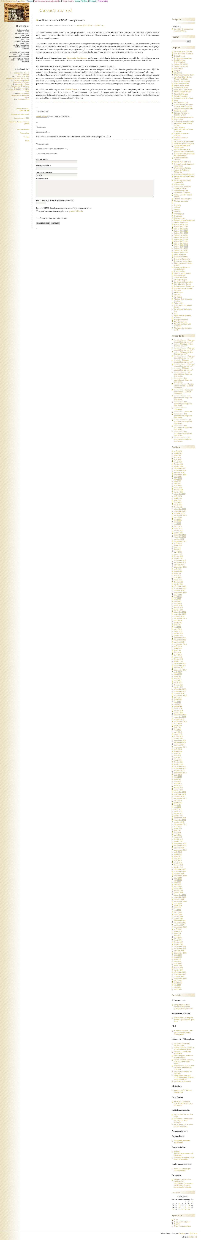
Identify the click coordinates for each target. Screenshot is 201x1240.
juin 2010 (177, 856)
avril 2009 (178, 886)
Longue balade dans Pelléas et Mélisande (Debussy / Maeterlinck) (183, 1006)
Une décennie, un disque (183, 54)
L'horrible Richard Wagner (184, 144)
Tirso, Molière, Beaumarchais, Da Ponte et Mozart (183, 129)
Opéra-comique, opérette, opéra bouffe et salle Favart (184, 1061)
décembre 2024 (180, 494)
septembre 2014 (180, 747)
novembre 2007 (180, 923)
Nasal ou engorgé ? (21, 88)
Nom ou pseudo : (42, 159)
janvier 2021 (178, 584)
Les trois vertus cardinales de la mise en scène (20, 95)
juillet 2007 (178, 931)
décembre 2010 (180, 844)
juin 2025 (177, 481)
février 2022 (178, 556)
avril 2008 (178, 912)
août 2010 (178, 852)
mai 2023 (177, 524)
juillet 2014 (178, 751)
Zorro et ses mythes (182, 81)
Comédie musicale (181, 190)
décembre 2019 (180, 612)
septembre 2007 (180, 927)
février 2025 (178, 490)
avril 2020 (178, 603)
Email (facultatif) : (43, 165)
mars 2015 (178, 734)
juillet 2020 (178, 597)
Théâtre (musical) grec (183, 199)
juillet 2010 (178, 854)
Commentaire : (42, 178)
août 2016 (178, 698)
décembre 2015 (180, 715)
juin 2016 (177, 702)
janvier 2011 (178, 841)
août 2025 (178, 477)
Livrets (176, 210)
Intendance (178, 68)
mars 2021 (178, 580)
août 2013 (178, 775)
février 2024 (178, 507)
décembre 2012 (180, 792)
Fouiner (175, 36)
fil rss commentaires (182, 1222)
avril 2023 (178, 526)
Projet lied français (181, 94)
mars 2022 (178, 554)
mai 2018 (177, 653)
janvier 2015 (178, 738)
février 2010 (178, 865)
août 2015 (178, 723)
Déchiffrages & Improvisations (179, 61)
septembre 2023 (180, 515)
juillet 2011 (178, 828)
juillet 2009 (178, 880)
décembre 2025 (180, 468)
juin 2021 (177, 573)
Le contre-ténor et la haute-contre (182, 1044)
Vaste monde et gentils (182, 315)
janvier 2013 (178, 790)
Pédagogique (179, 214)
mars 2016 (178, 708)
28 (182, 1209)
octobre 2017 (179, 668)
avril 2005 (178, 989)
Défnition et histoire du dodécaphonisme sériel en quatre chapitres (184, 1077)
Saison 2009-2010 (181, 222)
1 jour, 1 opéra (179, 56)
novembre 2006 (180, 948)
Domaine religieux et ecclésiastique (182, 268)
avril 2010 (178, 861)
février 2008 (178, 916)
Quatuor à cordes (181, 257)
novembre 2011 (180, 820)
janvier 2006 (178, 970)
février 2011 (178, 839)
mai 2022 (177, 550)
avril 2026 (178, 460)
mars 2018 (178, 657)
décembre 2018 (180, 638)
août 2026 (178, 451)
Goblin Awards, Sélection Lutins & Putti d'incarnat (183, 105)
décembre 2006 (180, 946)
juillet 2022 (178, 545)
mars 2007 (178, 940)
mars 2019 (178, 631)
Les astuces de (21, 118)
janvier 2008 (178, 919)
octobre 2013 (179, 771)
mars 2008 (178, 914)
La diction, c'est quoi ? (182, 1081)
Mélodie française (180, 96)
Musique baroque (180, 322)
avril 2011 (177, 835)
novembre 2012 (180, 794)
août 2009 (178, 878)
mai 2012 (177, 807)
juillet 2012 (178, 803)
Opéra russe (179, 184)
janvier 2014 (178, 764)
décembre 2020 (180, 586)
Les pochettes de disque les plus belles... (183, 374)
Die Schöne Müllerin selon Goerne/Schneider (184, 1158)
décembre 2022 (180, 535)
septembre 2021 (180, 567)
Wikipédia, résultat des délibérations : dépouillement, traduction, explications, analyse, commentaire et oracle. (183, 1183)
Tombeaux (178, 409)
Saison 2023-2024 (181, 252)
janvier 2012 (178, 816)
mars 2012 (178, 811)
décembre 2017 (180, 663)
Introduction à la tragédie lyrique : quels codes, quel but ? (184, 1019)
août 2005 (178, 981)
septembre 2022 (180, 541)
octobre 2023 (179, 513)
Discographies (179, 218)
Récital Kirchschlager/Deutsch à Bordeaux (183, 1153)
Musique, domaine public (20, 114)
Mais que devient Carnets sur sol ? (184, 341)
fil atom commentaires (182, 1226)
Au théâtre (178, 297)
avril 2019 (178, 629)
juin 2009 (177, 882)
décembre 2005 (180, 972)
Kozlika (181, 1233)
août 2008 (178, 904)
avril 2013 (178, 783)
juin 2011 (177, 831)
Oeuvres (177, 205)
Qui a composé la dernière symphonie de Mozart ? (55, 200)
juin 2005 (177, 985)
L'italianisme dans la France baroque (21, 74)
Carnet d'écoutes (180, 277)
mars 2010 (178, 863)
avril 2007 (178, 938)
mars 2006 (178, 966)
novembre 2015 (180, 717)
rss (103, 25)
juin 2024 (177, 501)
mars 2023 (178, 528)
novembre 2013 (180, 768)
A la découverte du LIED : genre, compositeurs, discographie (183, 1032)
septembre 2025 (180, 475)
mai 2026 (177, 458)
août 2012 (178, 801)
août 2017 (178, 672)
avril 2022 (178, 552)
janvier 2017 (178, 687)
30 (189, 1209)
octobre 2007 (179, 925)
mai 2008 (177, 910)
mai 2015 (177, 730)
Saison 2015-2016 (84, 25)
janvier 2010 (178, 867)
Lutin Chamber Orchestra (184, 286)
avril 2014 (178, 758)
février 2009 (178, 891)
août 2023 (178, 518)
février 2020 (178, 608)
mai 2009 (177, 884)
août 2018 (178, 646)
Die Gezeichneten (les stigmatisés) (182, 181)
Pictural (177, 295)
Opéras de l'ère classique (184, 121)
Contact (26, 137)
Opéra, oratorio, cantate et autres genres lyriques (184, 1048)
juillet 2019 (178, 623)
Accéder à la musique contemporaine (182, 1169)
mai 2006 (177, 961)
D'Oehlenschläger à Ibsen (184, 75)
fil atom (176, 1224)
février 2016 (178, 711)
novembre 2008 (180, 897)
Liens (27, 140)
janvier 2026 (178, 466)
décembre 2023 (180, 509)
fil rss (176, 1220)
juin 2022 (177, 548)
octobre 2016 (179, 693)
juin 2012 (177, 805)
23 (189, 1207)
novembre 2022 (180, 537)
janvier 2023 (178, 533)
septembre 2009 (180, 876)
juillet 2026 (178, 453)
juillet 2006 (178, 957)
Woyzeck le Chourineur (20, 86)
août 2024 (178, 496)
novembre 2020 (180, 588)
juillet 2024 (178, 498)
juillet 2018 (178, 648)
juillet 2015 (178, 726)
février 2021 (178, 582)
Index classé (41, 116)
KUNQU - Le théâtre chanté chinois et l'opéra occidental (183, 1103)
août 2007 (178, 929)
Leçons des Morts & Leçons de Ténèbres (21, 81)
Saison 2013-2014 (181, 231)
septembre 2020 (180, 593)
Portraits (177, 212)
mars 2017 (178, 683)
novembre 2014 (180, 743)
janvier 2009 (178, 893)
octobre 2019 (179, 616)
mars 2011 (178, 837)
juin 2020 (177, 599)
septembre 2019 (180, 618)
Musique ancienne (181, 320)
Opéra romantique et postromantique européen (184, 151)
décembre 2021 (180, 561)
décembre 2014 (180, 741)
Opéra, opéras (179, 271)
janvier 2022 (178, 558)
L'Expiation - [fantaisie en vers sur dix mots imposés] (183, 1120)
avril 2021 (178, 578)
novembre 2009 (180, 871)
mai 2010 (177, 858)
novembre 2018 (180, 640)
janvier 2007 (178, 944)
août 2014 (178, 749)
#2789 (97, 25)
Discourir (177, 290)
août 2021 (178, 569)
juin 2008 (177, 908)
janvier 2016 (178, 713)
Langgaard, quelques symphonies (182, 1141)
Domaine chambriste (182, 259)
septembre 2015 (180, 721)
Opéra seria (178, 119)
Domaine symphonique (183, 261)
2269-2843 (192, 1237)
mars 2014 (178, 760)
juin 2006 (177, 959)
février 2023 (178, 530)
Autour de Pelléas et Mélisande (181, 171)
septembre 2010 (180, 850)
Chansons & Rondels (182, 193)
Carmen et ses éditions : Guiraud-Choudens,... (184, 386)
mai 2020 (177, 601)
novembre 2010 (180, 846)
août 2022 (178, 543)
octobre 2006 (179, 951)
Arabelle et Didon (22, 84)
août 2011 (178, 826)
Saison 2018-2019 (181, 242)
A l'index (177, 317)
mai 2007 (177, 936)
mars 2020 (178, 605)
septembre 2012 (180, 798)
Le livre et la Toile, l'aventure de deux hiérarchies (17, 77)
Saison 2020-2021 (181, 246)
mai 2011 (177, 833)
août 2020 (178, 595)
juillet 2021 (178, 571)
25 (173, 1209)
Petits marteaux (180, 254)
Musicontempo (179, 275)
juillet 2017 (178, 674)
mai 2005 (177, 987)
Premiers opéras (180, 111)
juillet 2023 (178, 520)
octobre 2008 (179, 899)
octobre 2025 (179, 473)
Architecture (178, 293)
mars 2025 (178, 488)
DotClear (193, 1233)
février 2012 (178, 813)
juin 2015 (177, 728)
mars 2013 (178, 786)
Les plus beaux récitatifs (183, 109)
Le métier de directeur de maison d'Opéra (183, 30)
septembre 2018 (180, 644)
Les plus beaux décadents (184, 174)
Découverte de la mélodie (183, 98)
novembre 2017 (180, 665)
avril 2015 (178, 732)
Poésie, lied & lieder (181, 85)
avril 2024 (178, 503)
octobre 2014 (179, 745)
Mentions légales (23, 129)
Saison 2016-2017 (181, 237)
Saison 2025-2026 (181, 64)
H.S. (175, 313)
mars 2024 (178, 505)
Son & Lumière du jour (182, 284)
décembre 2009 (180, 869)
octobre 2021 (179, 565)
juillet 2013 (178, 777)
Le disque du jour (180, 280)
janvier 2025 (178, 492)
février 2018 (178, 659)
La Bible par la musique (183, 58)
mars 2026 (178, 462)
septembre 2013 (180, 773)
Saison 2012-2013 (181, 229)
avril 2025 (178, 485)
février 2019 (178, 633)
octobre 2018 (179, 642)
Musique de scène (181, 201)
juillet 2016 (178, 700)
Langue (177, 71)
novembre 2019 (180, 614)
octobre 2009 (179, 873)
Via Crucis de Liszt (181, 103)
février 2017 (178, 685)
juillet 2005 (178, 983)
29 (185, 1209)
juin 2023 (177, 522)
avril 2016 (178, 706)
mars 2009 (178, 888)
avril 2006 (178, 963)
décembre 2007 (180, 921)
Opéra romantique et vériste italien (182, 146)
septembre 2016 (180, 696)
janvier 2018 (178, 661)
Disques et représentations (184, 220)
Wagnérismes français (182, 168)
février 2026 (178, 464)
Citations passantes (181, 83)
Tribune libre (24, 133)
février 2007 (178, 942)
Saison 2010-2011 (181, 225)
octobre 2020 (179, 590)
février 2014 (178, 762)
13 (179, 1205)
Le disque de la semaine (183, 282)
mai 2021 (177, 576)
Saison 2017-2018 (181, 239)
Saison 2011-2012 (181, 227)
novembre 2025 (180, 470)
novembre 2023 (180, 511)
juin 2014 (177, 753)
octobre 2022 (179, 539)
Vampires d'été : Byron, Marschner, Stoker (183, 78)
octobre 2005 (179, 976)
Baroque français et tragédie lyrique (181, 114)
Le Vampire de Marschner (184, 141)
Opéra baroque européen (183, 117)
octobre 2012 (179, 796)
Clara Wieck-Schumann (183, 90)
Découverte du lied (181, 87)
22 (185, 1207)
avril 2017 (178, 680)
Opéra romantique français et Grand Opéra (184, 155)
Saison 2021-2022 (181, 248)
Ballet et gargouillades (182, 273)
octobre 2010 (179, 848)
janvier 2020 (178, 610)
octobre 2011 (179, 822)
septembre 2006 (180, 953)
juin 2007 (177, 933)
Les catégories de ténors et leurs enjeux (183, 1056)
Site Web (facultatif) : (44, 172)
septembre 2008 (180, 901)
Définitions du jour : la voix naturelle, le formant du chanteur (184, 1067)
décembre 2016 (180, 689)
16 (189, 1205)
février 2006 (178, 968)
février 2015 (178, 736)
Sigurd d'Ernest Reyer (182, 162)
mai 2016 (177, 704)
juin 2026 (177, 455)
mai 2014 (177, 755)
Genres (177, 207)
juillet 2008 (178, 906)
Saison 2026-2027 (181, 66)
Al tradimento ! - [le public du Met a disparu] (183, 1125)
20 (179, 1207)
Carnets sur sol (55, 10)
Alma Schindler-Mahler (182, 92)
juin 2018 (177, 651)
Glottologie (178, 216)
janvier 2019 (178, 636)
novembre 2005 (180, 974)
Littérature (178, 73)
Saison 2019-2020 (181, 244)
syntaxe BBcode (76, 210)
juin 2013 (177, 779)
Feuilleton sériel (23, 99)
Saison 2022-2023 (181, 250)
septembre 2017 (180, 670)
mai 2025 (177, 483)
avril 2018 (178, 655)
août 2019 (178, 620)
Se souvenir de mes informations (53, 218)
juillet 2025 (178, 479)
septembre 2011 (180, 824)
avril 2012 (178, 809)
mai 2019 (177, 627)
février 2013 (178, 788)
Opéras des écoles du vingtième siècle (182, 187)
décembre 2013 (180, 766)
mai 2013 (177, 781)
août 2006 (178, 955)
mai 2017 (177, 678)
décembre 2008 (180, 895)
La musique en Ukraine (183, 52)
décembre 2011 (180, 818)
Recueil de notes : (22, 109)
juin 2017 (177, 676)
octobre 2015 (179, 719)
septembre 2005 (180, 979)
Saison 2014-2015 (181, 233)
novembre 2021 (180, 563)
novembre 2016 (180, 691)
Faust (176, 100)
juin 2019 (177, 625)
